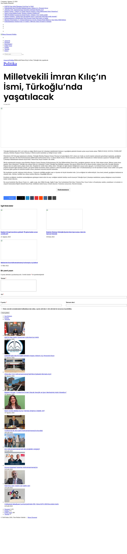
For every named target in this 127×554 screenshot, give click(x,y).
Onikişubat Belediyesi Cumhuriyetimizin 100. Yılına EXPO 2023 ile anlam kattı (31, 504)
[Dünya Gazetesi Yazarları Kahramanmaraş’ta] (14, 465)
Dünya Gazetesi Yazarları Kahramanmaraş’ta (20, 467)
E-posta (4, 302)
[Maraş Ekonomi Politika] (8, 34)
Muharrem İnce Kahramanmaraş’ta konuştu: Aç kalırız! (19, 263)
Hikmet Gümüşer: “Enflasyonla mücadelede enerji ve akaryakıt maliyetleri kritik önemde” (30, 16)
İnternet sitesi (70, 302)
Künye (6, 51)
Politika (6, 47)
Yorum (3, 278)
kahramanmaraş (63, 189)
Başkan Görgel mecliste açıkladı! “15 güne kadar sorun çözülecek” (19, 233)
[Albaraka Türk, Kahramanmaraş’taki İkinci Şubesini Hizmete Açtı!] (14, 372)
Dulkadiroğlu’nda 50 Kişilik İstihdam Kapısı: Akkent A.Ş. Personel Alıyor (26, 8)
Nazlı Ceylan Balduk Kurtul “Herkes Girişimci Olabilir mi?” (22, 13)
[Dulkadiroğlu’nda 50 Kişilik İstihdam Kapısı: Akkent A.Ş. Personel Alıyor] (14, 353)
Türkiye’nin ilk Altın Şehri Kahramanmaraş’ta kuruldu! (23, 431)
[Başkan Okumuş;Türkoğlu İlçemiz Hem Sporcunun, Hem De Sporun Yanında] (64, 229)
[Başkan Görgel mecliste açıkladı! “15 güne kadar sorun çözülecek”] (19, 229)
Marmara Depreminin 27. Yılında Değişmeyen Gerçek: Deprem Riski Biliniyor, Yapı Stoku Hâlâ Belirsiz (35, 20)
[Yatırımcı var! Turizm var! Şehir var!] (14, 483)
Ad (2, 294)
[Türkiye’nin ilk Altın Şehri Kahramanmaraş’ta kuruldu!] (14, 428)
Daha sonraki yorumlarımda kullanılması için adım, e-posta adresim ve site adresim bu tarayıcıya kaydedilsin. (37, 309)
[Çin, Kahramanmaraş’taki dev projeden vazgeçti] (14, 447)
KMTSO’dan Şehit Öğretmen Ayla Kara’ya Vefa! (19, 6)
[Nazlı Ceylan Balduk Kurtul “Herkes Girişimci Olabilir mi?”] (14, 409)
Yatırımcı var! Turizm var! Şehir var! (17, 486)
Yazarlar (6, 49)
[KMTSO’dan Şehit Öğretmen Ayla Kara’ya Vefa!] (14, 335)
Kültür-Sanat (8, 46)
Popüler (6, 318)
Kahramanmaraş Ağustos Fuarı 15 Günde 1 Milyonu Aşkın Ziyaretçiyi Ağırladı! (27, 21)
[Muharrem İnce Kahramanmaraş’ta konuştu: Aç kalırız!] (19, 259)
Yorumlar (7, 319)
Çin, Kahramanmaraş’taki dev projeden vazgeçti (22, 449)
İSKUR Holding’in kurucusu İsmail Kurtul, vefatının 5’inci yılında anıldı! (26, 15)
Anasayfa (7, 40)
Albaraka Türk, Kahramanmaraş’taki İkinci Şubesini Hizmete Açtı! (24, 10)
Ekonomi (7, 42)
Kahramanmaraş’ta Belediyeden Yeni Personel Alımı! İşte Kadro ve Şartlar (26, 18)
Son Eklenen (8, 316)
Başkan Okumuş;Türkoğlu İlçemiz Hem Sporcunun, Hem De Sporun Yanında (66, 233)
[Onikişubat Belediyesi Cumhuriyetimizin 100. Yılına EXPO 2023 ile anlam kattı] (14, 502)
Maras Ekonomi (32, 517)
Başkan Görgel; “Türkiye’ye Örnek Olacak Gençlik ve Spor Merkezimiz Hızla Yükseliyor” (31, 11)
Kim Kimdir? (8, 44)
